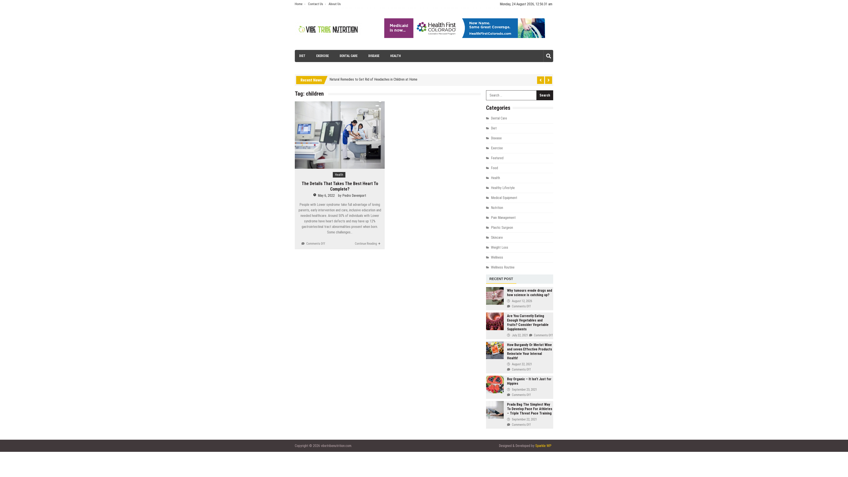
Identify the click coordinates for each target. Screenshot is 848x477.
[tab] (501, 279)
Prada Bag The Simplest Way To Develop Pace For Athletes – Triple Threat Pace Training (529, 408)
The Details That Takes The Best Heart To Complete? (340, 186)
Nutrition (497, 208)
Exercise (322, 56)
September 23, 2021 (524, 389)
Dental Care (349, 56)
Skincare (497, 237)
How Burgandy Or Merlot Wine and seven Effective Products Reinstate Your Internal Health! (529, 351)
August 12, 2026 (522, 301)
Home (299, 4)
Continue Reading (366, 243)
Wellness (497, 257)
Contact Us (315, 4)
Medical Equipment (504, 198)
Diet (302, 56)
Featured (497, 158)
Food (494, 168)
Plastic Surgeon (502, 227)
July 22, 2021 (520, 335)
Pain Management (503, 218)
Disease (373, 56)
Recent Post (501, 279)
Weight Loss (499, 247)
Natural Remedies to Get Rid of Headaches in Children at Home (373, 78)
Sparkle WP (543, 446)
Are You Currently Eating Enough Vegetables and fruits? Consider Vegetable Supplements (528, 322)
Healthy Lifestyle (503, 188)
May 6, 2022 (326, 195)
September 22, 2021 (524, 419)
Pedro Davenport (354, 195)
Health (395, 56)
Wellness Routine (503, 267)
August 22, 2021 (522, 364)
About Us (335, 4)
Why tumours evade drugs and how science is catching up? (529, 292)
